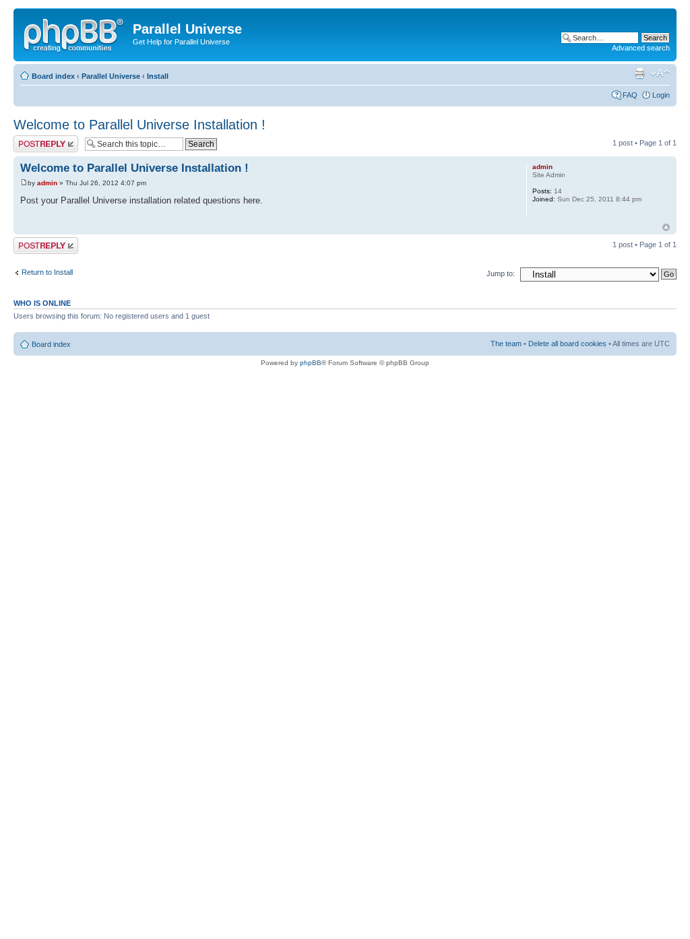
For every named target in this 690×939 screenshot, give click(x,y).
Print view (639, 73)
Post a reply (33, 139)
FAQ (630, 95)
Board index (53, 76)
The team (506, 343)
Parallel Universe (111, 76)
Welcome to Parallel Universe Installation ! (139, 124)
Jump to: (501, 273)
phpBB (310, 362)
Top (666, 227)
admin (47, 183)
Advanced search (641, 48)
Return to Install (47, 272)
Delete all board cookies (567, 343)
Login (661, 95)
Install (157, 76)
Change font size (660, 73)
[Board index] (75, 33)
